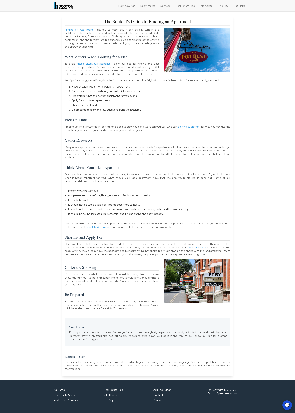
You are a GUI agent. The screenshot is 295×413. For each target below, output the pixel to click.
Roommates (147, 6)
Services (165, 6)
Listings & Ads (126, 6)
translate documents (98, 227)
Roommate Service (65, 395)
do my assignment (189, 126)
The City (223, 6)
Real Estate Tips (185, 6)
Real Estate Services (66, 400)
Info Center (206, 6)
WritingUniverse (197, 247)
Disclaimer (159, 400)
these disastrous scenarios (93, 63)
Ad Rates (59, 390)
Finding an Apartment (79, 29)
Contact (158, 395)
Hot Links (239, 6)
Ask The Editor (162, 390)
